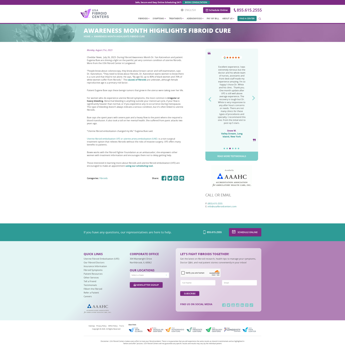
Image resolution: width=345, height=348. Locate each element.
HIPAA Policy (113, 326)
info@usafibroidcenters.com (222, 206)
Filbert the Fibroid (93, 288)
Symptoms (158, 18)
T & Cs (121, 326)
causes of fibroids (137, 79)
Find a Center (247, 18)
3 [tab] (230, 148)
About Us (227, 18)
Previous (210, 98)
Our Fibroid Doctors (94, 262)
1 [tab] (224, 148)
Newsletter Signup (147, 284)
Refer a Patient (91, 292)
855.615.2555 (249, 10)
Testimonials (90, 285)
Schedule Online (218, 10)
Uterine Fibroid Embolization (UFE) (101, 258)
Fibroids (143, 18)
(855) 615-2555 (215, 203)
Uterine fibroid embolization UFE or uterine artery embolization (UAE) (122, 138)
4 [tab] (233, 148)
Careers (88, 296)
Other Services (91, 277)
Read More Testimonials (231, 156)
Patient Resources (93, 273)
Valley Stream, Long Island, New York (231, 135)
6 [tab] (238, 148)
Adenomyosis (194, 18)
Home (87, 36)
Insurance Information (95, 266)
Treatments (175, 18)
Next (253, 97)
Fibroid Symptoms (93, 270)
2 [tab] (227, 148)
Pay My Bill (213, 18)
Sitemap (92, 326)
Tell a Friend (90, 281)
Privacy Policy (101, 326)
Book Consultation (196, 2)
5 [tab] (235, 148)
